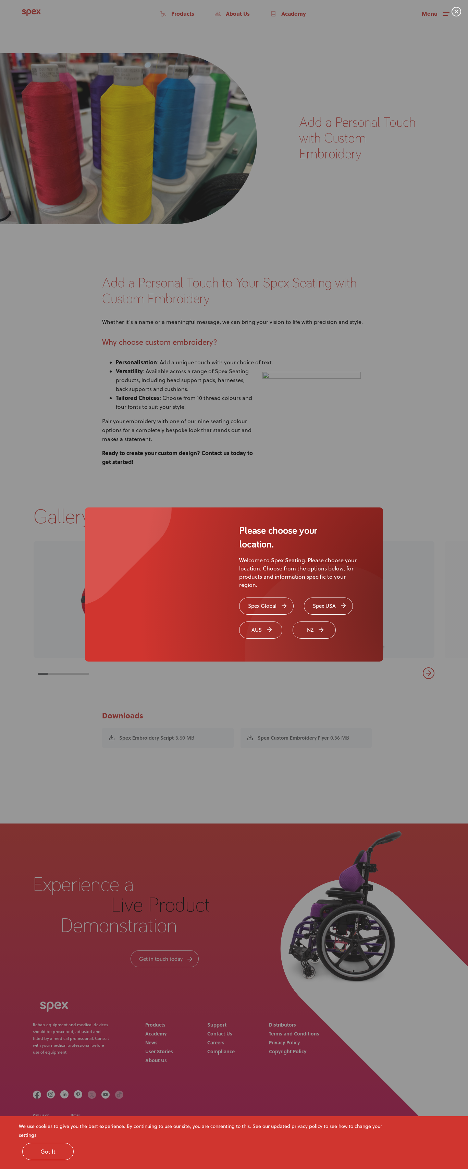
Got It (48, 1151)
